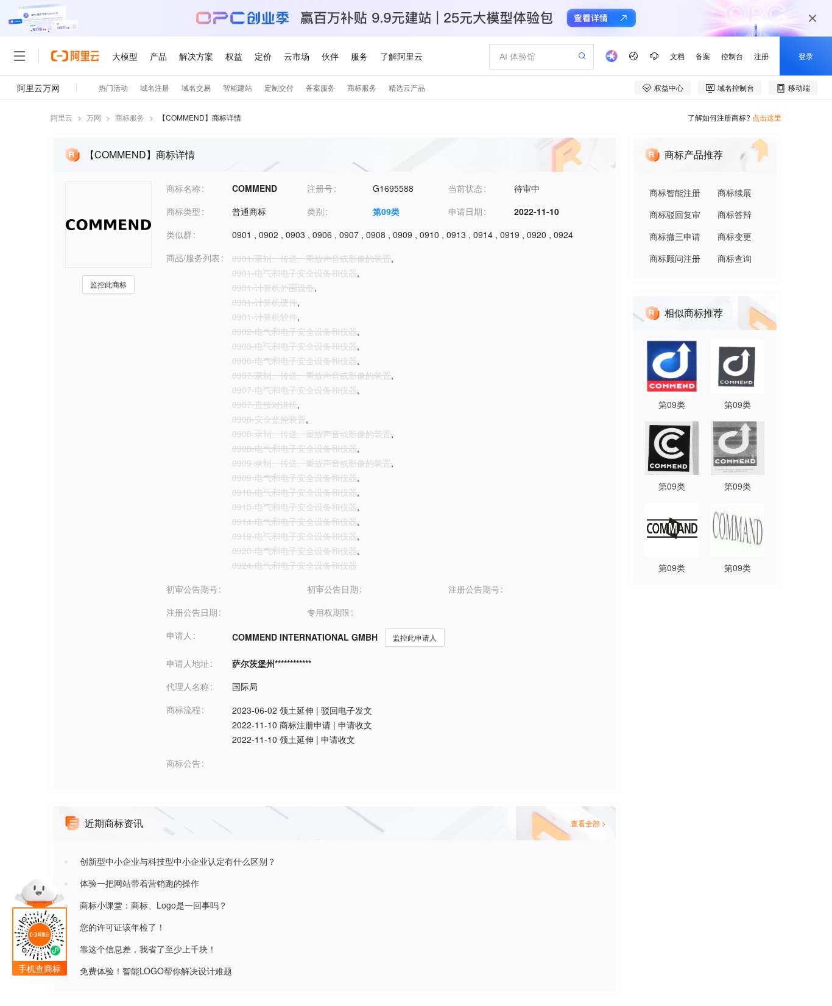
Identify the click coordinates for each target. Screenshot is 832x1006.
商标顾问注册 (674, 258)
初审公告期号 (191, 589)
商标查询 (734, 258)
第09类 (386, 211)
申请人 (179, 635)
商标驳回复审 (674, 214)
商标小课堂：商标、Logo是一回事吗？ (153, 905)
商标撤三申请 (674, 236)
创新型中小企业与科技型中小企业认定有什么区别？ (178, 861)
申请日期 (465, 211)
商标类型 (183, 211)
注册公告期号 (473, 589)
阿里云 (61, 117)
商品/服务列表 (193, 258)
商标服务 (129, 117)
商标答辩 (734, 214)
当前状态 (465, 188)
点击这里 (766, 117)
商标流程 (183, 709)
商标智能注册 (674, 192)
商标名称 (183, 188)
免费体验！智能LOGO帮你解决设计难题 (156, 971)
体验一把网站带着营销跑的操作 (139, 883)
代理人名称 (187, 686)
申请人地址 (187, 663)
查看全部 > (588, 823)
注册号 (320, 188)
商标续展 (734, 192)
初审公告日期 (332, 589)
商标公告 (183, 763)
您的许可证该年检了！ (122, 927)
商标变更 (734, 236)
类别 (315, 211)
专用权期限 (328, 612)
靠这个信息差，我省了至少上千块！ (148, 949)
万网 (93, 117)
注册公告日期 (191, 612)
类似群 (179, 234)
